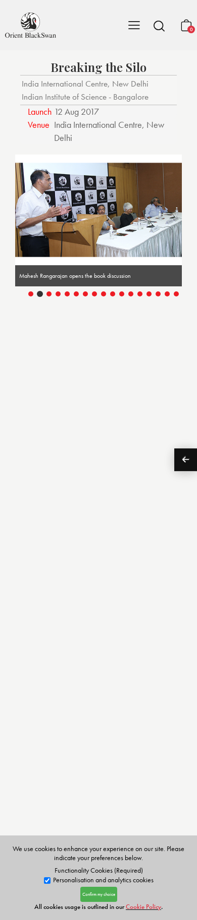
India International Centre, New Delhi (85, 83)
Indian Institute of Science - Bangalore (85, 96)
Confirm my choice (98, 894)
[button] (159, 25)
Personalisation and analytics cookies (103, 880)
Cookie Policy (143, 906)
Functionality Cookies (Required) (99, 870)
